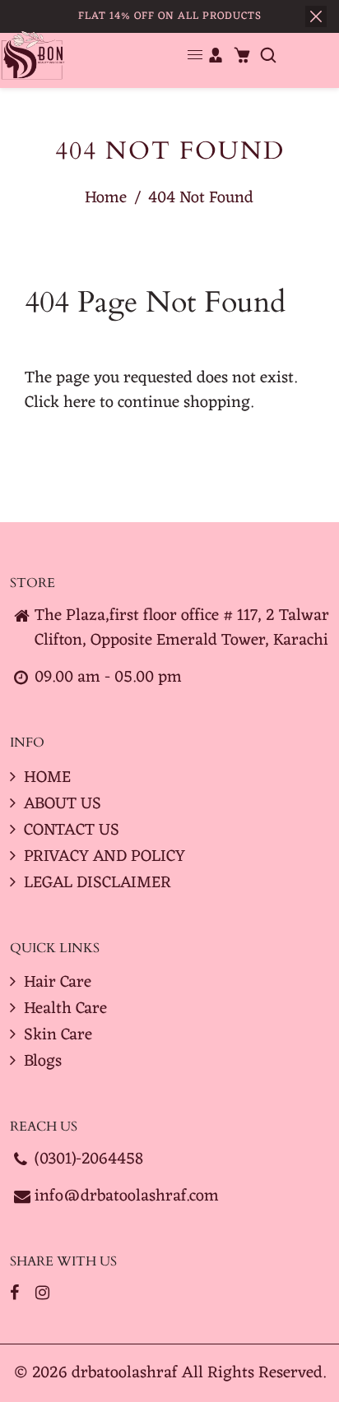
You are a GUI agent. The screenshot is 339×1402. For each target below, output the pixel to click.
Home (106, 198)
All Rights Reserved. (254, 1373)
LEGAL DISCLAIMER (97, 883)
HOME (47, 778)
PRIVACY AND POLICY (104, 857)
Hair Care (57, 982)
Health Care (65, 1009)
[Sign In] (215, 55)
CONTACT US (71, 830)
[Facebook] (16, 1294)
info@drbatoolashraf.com (127, 1196)
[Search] (268, 55)
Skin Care (58, 1035)
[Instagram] (44, 1294)
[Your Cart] (242, 55)
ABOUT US (62, 804)
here (79, 403)
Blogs (43, 1061)
